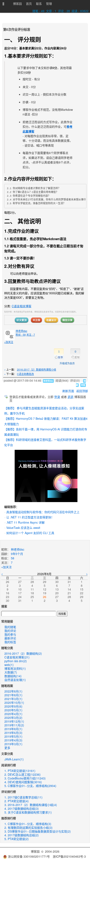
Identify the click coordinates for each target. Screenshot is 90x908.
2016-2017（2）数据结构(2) (23, 653)
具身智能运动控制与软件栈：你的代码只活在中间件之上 (43, 512)
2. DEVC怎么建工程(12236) (22, 774)
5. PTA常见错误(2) (16, 839)
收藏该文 (51, 320)
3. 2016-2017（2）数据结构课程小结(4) (30, 805)
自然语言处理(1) (15, 680)
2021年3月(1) (13, 699)
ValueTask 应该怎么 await (23, 527)
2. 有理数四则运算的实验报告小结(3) (28, 827)
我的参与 (10, 634)
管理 (49, 3)
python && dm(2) (15, 661)
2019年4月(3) (13, 740)
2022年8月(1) (13, 691)
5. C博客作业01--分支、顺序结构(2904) (30, 786)
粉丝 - (21, 334)
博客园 (17, 3)
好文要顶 (22, 320)
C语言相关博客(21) (17, 657)
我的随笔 (10, 627)
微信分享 (67, 320)
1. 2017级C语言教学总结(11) (23, 797)
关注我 (36, 320)
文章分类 (7, 753)
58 (12, 558)
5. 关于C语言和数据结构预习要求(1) (28, 812)
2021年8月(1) (13, 695)
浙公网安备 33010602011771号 (29, 856)
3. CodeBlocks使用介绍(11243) (25, 778)
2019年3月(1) (13, 744)
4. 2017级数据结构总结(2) (21, 835)
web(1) (9, 665)
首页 (29, 3)
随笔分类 (7, 648)
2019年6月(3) (13, 733)
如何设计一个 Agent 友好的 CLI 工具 (30, 533)
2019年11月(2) (14, 725)
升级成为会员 (67, 363)
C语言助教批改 (25, 374)
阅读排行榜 (8, 765)
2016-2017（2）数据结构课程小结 (36, 369)
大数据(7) (10, 672)
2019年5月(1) (13, 736)
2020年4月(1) (13, 714)
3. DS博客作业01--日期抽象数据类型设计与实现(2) (37, 831)
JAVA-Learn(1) (14, 759)
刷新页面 (68, 391)
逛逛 (70, 397)
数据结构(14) (13, 676)
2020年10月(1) (14, 702)
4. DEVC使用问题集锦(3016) (23, 782)
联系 (39, 3)
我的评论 (10, 631)
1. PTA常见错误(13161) (19, 771)
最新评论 (10, 638)
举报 (83, 385)
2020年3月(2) (13, 717)
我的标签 (10, 642)
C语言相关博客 (21, 306)
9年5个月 (17, 554)
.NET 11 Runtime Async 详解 (25, 522)
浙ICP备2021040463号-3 (69, 856)
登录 (57, 397)
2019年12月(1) (14, 721)
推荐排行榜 (8, 818)
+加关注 (8, 342)
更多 (7, 748)
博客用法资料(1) (15, 668)
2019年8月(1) (13, 729)
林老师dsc (21, 331)
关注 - (30, 334)
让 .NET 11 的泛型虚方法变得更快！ (30, 517)
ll (3, 4)
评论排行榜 (8, 791)
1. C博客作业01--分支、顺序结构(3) (27, 824)
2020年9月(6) (13, 706)
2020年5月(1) (13, 710)
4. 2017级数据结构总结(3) (21, 808)
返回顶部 (82, 391)
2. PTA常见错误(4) (16, 801)
